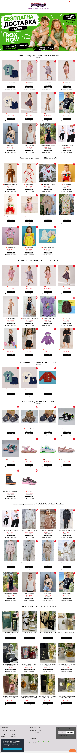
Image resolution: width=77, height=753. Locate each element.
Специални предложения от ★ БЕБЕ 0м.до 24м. (38, 158)
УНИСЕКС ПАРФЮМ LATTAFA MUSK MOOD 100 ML (29, 633)
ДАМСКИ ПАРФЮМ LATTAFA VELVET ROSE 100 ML (10, 697)
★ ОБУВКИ (39, 11)
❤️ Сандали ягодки (29, 459)
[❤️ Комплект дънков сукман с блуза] (10, 338)
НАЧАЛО (7, 11)
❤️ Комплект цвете (48, 113)
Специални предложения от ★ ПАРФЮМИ (38, 606)
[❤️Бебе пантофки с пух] (10, 416)
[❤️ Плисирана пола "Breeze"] (29, 338)
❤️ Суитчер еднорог (47, 349)
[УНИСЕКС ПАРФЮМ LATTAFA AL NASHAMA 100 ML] (66, 621)
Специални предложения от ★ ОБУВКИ (38, 402)
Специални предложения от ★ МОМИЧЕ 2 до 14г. (38, 260)
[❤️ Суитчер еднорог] (47, 338)
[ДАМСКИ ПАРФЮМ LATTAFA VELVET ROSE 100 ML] (10, 684)
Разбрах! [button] (12, 748)
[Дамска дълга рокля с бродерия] (47, 133)
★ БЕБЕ (14, 11)
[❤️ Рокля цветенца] (29, 236)
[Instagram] (75, 1)
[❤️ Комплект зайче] (10, 236)
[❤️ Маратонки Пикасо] (47, 448)
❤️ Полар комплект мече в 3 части (10, 184)
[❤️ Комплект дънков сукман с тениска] (29, 306)
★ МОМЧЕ (30, 11)
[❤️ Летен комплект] (10, 70)
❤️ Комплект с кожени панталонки (66, 349)
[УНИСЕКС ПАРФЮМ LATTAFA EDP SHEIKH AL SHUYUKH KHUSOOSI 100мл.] (29, 684)
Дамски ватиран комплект (48, 562)
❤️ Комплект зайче (10, 247)
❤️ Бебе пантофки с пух (29, 428)
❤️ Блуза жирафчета (47, 389)
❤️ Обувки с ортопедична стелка (66, 459)
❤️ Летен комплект (10, 82)
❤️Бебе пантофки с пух (10, 428)
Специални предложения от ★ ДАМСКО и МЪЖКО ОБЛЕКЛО (38, 504)
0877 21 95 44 (36, 732)
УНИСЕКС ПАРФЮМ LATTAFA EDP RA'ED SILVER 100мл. (66, 697)
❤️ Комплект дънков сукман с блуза (11, 349)
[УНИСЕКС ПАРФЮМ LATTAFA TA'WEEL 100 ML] (10, 653)
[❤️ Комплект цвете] (47, 102)
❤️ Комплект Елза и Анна (48, 318)
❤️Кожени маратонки (66, 428)
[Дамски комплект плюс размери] (66, 133)
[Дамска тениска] (10, 133)
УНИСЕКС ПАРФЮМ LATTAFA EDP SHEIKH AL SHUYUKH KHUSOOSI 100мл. (29, 698)
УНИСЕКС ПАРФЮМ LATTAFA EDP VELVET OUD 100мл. (47, 697)
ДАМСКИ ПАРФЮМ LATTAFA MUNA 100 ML (29, 665)
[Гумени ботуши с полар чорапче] (10, 479)
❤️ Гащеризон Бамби (48, 216)
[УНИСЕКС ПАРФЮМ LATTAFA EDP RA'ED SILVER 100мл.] (66, 684)
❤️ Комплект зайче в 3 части (47, 247)
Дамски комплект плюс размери (66, 145)
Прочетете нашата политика (30, 748)
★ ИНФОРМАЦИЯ (68, 11)
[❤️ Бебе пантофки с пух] (29, 416)
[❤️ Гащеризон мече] (29, 204)
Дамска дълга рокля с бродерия (48, 145)
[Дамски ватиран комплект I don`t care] (29, 519)
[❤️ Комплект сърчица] (29, 173)
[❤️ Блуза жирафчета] (47, 377)
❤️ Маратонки (29, 491)
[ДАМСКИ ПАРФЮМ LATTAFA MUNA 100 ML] (29, 653)
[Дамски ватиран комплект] (47, 550)
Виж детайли (11, 87)
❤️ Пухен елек (66, 318)
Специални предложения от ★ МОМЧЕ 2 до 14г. (38, 362)
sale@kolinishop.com (37, 730)
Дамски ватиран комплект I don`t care (29, 530)
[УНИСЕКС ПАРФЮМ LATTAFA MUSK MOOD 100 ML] (29, 621)
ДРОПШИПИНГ (13, 736)
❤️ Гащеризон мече (29, 216)
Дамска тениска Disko (66, 113)
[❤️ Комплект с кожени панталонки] (66, 338)
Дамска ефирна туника (29, 145)
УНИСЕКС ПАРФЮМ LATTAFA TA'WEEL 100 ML (10, 665)
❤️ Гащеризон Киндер (66, 184)
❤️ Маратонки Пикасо (48, 459)
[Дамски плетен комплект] (47, 519)
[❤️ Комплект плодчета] (66, 204)
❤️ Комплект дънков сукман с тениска (29, 318)
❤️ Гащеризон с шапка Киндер (10, 216)
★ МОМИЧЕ (22, 11)
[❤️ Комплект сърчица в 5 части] (47, 173)
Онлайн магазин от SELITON (38, 751)
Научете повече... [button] (12, 745)
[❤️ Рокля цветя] (29, 70)
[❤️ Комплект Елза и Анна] (47, 306)
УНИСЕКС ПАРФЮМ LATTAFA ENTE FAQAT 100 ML (10, 633)
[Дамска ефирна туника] (29, 133)
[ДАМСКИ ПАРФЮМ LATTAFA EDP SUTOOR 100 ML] (66, 653)
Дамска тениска (10, 145)
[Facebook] (73, 1)
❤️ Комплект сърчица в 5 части (48, 184)
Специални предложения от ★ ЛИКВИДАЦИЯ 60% (38, 56)
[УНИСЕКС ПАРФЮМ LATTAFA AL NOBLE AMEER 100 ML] (47, 621)
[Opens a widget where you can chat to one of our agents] (72, 750)
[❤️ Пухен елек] (66, 306)
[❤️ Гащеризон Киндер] (66, 173)
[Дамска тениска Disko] (66, 102)
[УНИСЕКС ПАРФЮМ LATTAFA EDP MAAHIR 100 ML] (47, 653)
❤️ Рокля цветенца (29, 247)
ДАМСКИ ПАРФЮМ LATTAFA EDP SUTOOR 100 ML (66, 665)
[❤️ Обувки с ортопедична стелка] (66, 448)
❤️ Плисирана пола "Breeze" (29, 349)
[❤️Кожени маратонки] (66, 416)
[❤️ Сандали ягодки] (29, 448)
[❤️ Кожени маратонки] (10, 448)
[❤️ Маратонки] (29, 479)
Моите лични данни (72, 748)
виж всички (38, 57)
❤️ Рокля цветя (29, 82)
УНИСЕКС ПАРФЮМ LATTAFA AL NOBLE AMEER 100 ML (48, 633)
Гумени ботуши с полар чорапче (10, 491)
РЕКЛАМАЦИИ (4, 734)
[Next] (75, 32)
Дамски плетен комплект (47, 530)
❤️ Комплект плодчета (66, 216)
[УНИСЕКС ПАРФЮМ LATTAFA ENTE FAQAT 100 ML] (10, 621)
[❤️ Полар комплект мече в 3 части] (10, 173)
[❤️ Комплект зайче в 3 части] (47, 236)
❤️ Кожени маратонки (10, 459)
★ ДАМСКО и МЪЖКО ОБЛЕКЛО (53, 11)
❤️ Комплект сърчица (29, 184)
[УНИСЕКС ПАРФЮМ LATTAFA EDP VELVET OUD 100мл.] (47, 684)
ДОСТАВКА (12, 734)
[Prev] (2, 32)
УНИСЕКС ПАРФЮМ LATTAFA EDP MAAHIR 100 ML (47, 665)
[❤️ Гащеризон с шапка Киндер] (10, 204)
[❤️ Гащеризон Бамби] (47, 204)
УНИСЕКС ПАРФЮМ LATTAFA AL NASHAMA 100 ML (66, 633)
